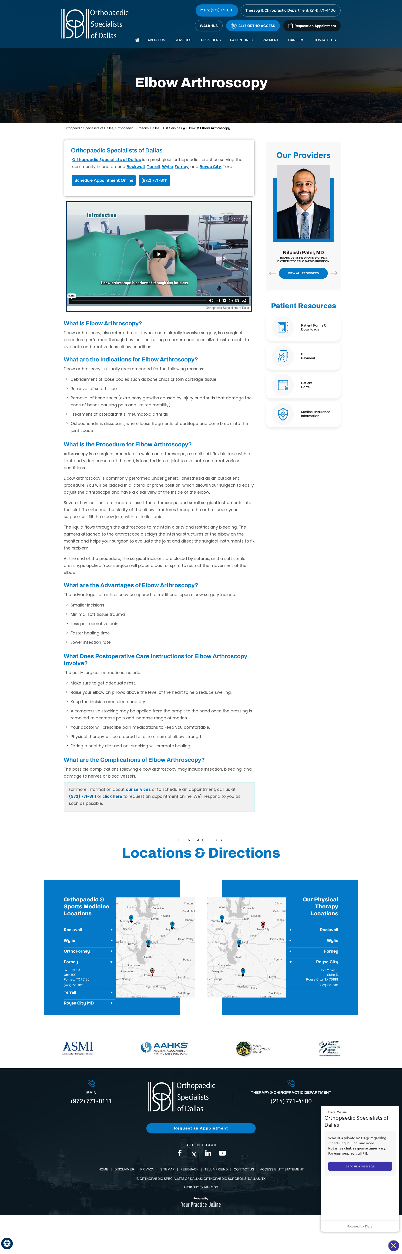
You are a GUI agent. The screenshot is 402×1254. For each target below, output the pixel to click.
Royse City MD (79, 1003)
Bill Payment (308, 356)
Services (175, 128)
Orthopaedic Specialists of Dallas (106, 159)
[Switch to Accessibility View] (7, 1243)
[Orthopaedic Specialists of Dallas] (96, 24)
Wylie (167, 166)
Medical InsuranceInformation (315, 414)
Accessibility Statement (282, 1169)
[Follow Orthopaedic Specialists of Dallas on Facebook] (179, 1154)
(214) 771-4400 (323, 10)
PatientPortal (306, 385)
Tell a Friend (216, 1169)
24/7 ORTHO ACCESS (256, 26)
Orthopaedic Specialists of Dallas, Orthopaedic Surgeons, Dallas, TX (114, 128)
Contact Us (244, 1169)
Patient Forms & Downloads (314, 327)
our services (138, 789)
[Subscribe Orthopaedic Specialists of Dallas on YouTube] (222, 1154)
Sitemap (167, 1169)
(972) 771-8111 (222, 10)
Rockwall (136, 166)
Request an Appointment (315, 26)
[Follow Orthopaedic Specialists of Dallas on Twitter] (194, 1154)
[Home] (137, 40)
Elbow (191, 128)
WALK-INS (209, 26)
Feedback (189, 1169)
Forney (181, 166)
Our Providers (303, 155)
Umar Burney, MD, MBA (201, 1187)
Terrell (153, 166)
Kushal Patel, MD (303, 254)
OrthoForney (77, 951)
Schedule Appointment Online (103, 180)
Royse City (210, 166)
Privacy (147, 1169)
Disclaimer (124, 1169)
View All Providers (303, 273)
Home (103, 1169)
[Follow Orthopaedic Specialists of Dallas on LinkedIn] (208, 1154)
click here (112, 796)
